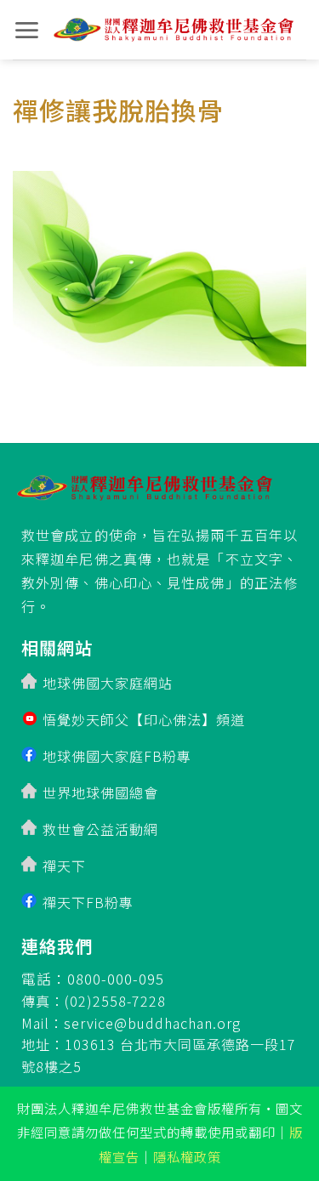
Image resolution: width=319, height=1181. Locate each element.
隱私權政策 (187, 1156)
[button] (27, 30)
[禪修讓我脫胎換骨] (159, 263)
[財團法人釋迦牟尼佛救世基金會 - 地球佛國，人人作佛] (173, 30)
